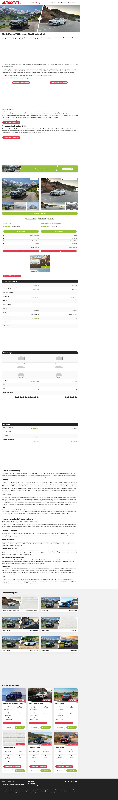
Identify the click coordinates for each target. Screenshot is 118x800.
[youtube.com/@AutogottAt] (76, 782)
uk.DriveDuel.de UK (69, 789)
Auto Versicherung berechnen (12, 276)
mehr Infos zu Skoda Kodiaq (9, 120)
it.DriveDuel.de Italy (40, 792)
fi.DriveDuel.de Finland (70, 792)
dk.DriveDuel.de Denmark (60, 792)
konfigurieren (22, 231)
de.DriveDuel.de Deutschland (40, 789)
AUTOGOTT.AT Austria (21, 789)
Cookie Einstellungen (33, 785)
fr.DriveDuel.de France (51, 789)
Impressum (31, 781)
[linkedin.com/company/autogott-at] (73, 782)
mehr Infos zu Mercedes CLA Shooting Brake (14, 135)
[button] (62, 3)
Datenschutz (31, 783)
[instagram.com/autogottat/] (71, 782)
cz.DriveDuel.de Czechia (31, 792)
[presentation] (3, 189)
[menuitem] (53, 2)
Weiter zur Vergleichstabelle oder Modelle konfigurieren (17, 78)
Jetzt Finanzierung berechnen (21, 82)
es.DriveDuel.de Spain (60, 789)
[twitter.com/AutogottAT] (68, 782)
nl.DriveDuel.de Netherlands (10, 792)
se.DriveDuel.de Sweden (50, 792)
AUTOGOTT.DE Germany (11, 789)
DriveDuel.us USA (30, 789)
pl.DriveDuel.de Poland (21, 792)
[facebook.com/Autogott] (65, 782)
